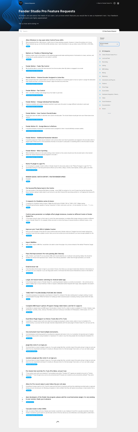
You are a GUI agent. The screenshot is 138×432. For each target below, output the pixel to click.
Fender (109, 113)
